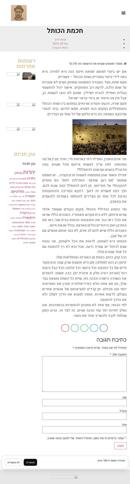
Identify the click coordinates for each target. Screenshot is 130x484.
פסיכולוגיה (19, 230)
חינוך (32, 200)
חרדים (32, 213)
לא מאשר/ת (13, 462)
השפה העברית (22, 183)
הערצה (14, 239)
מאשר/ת (30, 462)
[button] (123, 13)
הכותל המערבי (60, 48)
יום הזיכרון (19, 187)
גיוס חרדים (22, 238)
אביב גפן (32, 183)
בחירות (18, 218)
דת (11, 196)
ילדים (12, 182)
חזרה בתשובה (24, 204)
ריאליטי (27, 192)
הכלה (15, 196)
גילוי (27, 231)
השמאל (16, 208)
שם (125, 397)
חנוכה (18, 200)
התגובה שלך (118, 354)
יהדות (29, 172)
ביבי (15, 235)
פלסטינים (22, 178)
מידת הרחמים (30, 209)
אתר (124, 424)
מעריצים (32, 239)
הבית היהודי (31, 235)
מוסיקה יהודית (29, 242)
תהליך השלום (23, 226)
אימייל (123, 411)
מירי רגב (21, 196)
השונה (32, 226)
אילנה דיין (21, 234)
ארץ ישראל (30, 186)
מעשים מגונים (18, 222)
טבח (24, 201)
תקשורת (30, 196)
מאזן (28, 201)
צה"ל (22, 209)
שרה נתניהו (13, 205)
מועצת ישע (13, 179)
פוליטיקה (17, 191)
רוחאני (11, 231)
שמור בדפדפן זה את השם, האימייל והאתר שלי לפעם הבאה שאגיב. (85, 438)
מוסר (27, 222)
